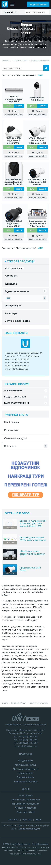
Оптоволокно (13, 305)
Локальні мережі (13, 390)
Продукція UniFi (25, 772)
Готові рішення (25, 795)
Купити (14, 110)
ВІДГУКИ (26, 819)
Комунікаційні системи (25, 764)
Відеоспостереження (17, 291)
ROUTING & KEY (14, 268)
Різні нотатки (11, 430)
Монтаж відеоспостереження (25, 799)
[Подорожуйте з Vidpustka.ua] (25, 503)
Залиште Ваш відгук (29, 828)
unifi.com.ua (24, 843)
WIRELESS (11, 283)
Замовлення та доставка (25, 781)
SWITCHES (11, 276)
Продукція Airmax (25, 777)
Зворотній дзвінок (38, 4)
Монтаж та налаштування (25, 768)
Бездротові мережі (15, 396)
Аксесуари (11, 313)
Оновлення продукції (15, 438)
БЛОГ (38, 819)
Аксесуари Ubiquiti (25, 811)
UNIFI (40, 75)
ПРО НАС (13, 819)
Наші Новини (11, 422)
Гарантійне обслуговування (25, 803)
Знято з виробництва (17, 320)
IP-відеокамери (25, 760)
